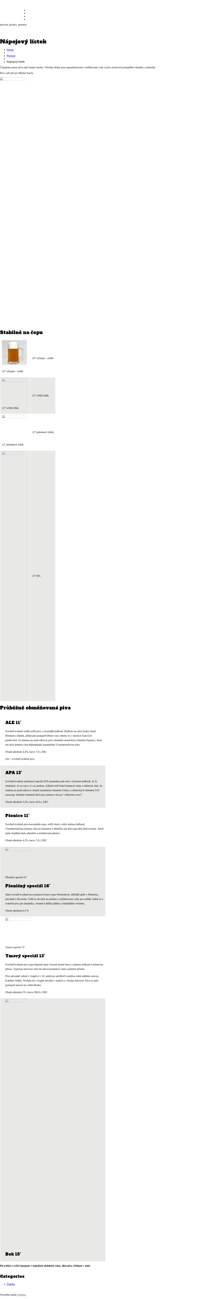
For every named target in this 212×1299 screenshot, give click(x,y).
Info (29, 19)
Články (11, 1284)
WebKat (21, 1294)
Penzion (32, 16)
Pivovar (32, 10)
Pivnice (32, 13)
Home (10, 49)
